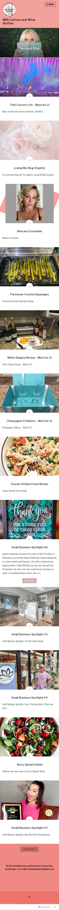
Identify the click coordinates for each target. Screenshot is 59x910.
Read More (29, 581)
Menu (51, 4)
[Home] (29, 896)
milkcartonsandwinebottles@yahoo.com (38, 869)
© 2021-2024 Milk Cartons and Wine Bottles (23, 865)
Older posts (29, 849)
